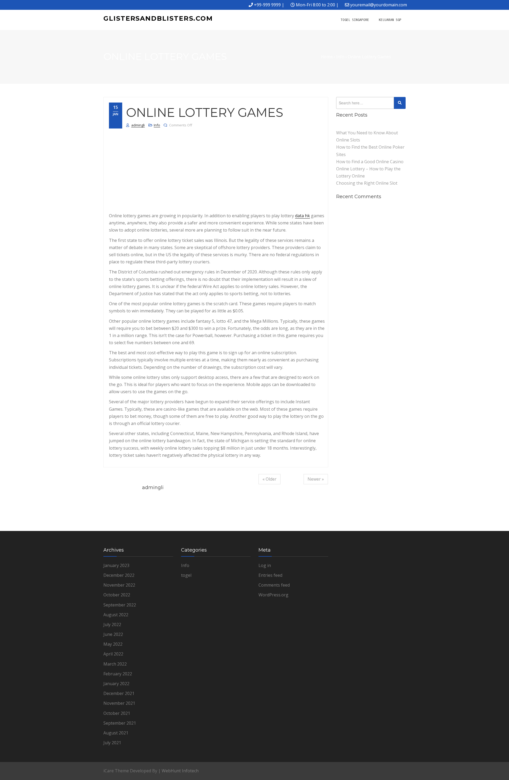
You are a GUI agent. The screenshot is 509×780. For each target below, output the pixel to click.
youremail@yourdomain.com (378, 5)
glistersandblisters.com (158, 18)
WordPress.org (273, 595)
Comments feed (274, 585)
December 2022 (118, 575)
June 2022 (113, 634)
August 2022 (115, 615)
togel (186, 575)
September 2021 (119, 723)
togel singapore (355, 20)
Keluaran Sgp (390, 20)
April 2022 (113, 654)
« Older (269, 479)
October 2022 (116, 595)
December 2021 (118, 693)
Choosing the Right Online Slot (366, 183)
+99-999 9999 (267, 5)
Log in (264, 565)
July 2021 (112, 743)
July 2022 (112, 624)
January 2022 (116, 683)
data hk (302, 216)
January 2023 (116, 565)
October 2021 (116, 713)
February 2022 (117, 674)
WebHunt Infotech (180, 771)
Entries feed (270, 575)
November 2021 (119, 703)
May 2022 (112, 644)
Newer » (316, 479)
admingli (138, 125)
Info (157, 125)
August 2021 (115, 733)
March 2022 (115, 664)
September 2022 (119, 605)
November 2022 (119, 585)
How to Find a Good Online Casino (369, 162)
